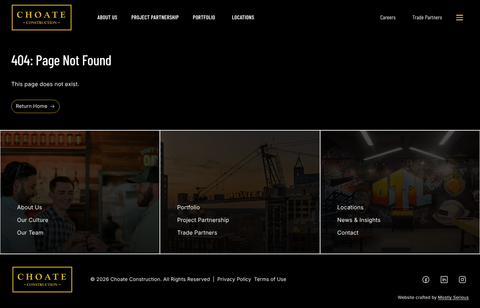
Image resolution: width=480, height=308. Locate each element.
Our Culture (32, 219)
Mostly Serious (453, 297)
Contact (348, 232)
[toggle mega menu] (459, 17)
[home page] (41, 17)
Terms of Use (270, 279)
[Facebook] (426, 279)
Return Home (31, 106)
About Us (107, 17)
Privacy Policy (234, 279)
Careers (388, 17)
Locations (243, 17)
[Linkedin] (444, 279)
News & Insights (359, 219)
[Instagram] (462, 279)
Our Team (30, 232)
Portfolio (204, 17)
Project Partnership (155, 17)
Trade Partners (427, 17)
